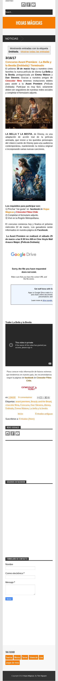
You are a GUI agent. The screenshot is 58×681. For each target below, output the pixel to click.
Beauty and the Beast (41, 401)
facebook (29, 377)
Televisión (33, 657)
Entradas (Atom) (27, 419)
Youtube (33, 4)
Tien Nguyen (42, 676)
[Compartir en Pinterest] (48, 397)
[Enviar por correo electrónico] (38, 397)
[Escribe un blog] (41, 397)
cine (41, 657)
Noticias (11, 38)
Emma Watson (22, 408)
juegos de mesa (12, 662)
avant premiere (23, 401)
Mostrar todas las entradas (35, 51)
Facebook (28, 4)
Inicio (20, 414)
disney (47, 405)
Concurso (25, 405)
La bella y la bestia (39, 408)
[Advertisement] (25, 459)
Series (24, 657)
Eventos (9, 657)
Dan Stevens (37, 405)
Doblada (9, 408)
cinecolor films (12, 405)
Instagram (23, 4)
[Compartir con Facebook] (46, 397)
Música (17, 657)
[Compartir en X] (43, 397)
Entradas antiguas (44, 414)
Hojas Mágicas (29, 23)
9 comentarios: (25, 397)
